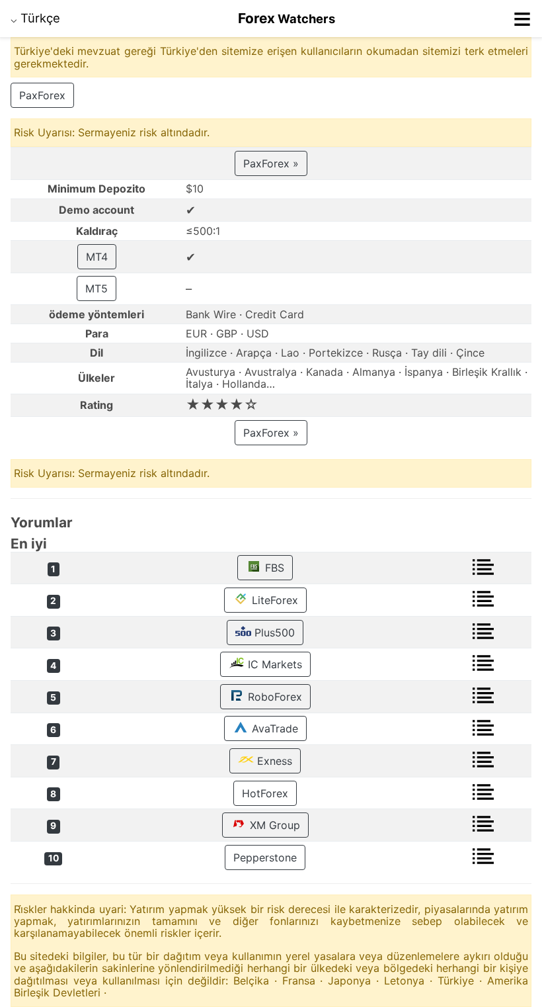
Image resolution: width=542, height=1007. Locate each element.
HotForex (265, 793)
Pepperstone (265, 857)
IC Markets (273, 664)
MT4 (97, 256)
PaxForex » (271, 163)
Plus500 (273, 632)
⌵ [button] (35, 18)
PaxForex (42, 95)
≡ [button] (522, 18)
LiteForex (273, 600)
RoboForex (273, 696)
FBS (273, 567)
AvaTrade (273, 728)
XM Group (273, 825)
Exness (273, 760)
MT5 (96, 288)
